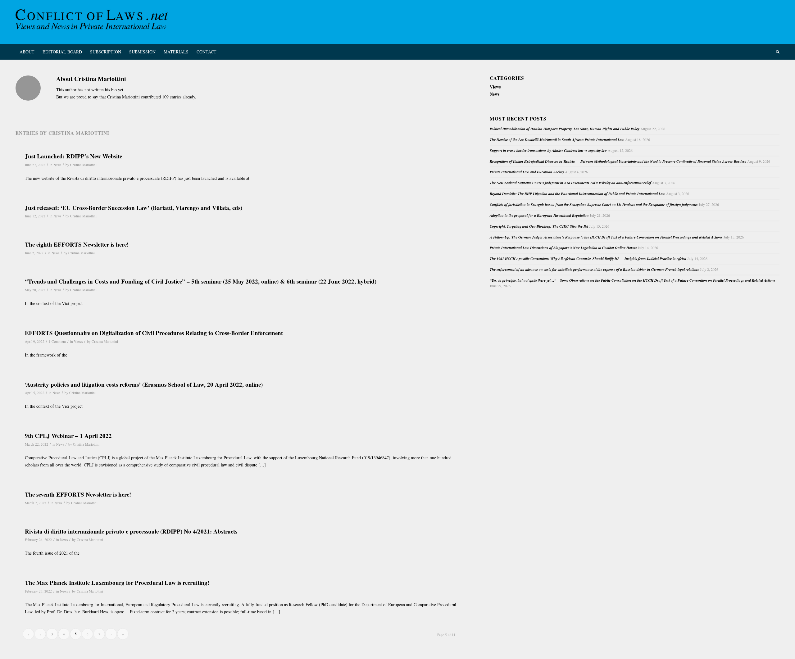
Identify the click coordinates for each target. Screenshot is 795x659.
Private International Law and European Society (527, 172)
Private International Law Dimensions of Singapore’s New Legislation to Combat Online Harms (563, 247)
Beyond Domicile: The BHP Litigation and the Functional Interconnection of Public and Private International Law (577, 193)
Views (78, 341)
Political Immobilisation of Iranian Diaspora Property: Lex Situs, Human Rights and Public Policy (564, 128)
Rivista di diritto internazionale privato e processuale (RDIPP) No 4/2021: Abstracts (131, 531)
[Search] (775, 52)
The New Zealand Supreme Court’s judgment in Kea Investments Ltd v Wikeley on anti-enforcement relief (570, 182)
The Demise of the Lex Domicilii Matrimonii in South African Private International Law (557, 139)
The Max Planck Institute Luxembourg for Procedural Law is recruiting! (117, 582)
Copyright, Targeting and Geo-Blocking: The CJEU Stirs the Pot (539, 226)
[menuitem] (27, 52)
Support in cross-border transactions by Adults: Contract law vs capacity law (548, 150)
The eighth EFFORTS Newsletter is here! (77, 244)
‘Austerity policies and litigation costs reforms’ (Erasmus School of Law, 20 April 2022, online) (144, 384)
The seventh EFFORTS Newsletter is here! (78, 494)
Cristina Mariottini (83, 164)
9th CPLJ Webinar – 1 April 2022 (68, 435)
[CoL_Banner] (93, 22)
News (57, 164)
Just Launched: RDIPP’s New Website (73, 156)
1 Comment (57, 341)
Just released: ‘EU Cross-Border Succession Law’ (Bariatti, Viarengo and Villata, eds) (133, 207)
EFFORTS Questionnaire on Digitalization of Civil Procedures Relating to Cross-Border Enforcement (154, 333)
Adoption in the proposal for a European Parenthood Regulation (539, 215)
